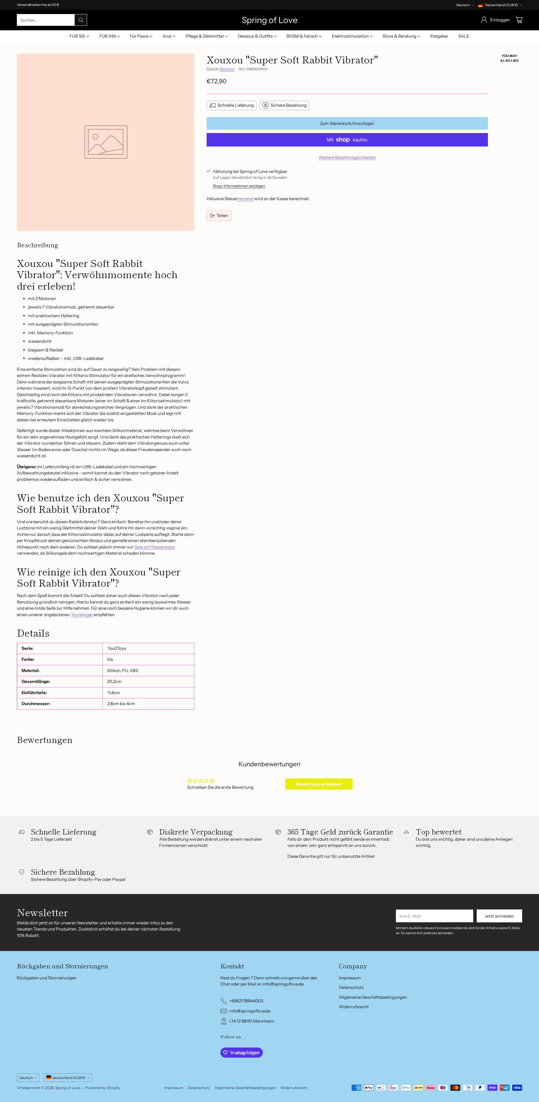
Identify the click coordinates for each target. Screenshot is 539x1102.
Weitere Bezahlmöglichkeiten (347, 157)
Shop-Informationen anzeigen (239, 186)
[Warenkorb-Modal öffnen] (519, 20)
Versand (245, 198)
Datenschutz (351, 987)
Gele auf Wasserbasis (154, 547)
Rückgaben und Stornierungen (46, 977)
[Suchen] (81, 20)
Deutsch (463, 5)
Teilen (222, 215)
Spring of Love (67, 1087)
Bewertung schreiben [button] (319, 784)
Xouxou (227, 69)
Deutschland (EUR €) (501, 5)
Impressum (350, 977)
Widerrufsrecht (354, 1006)
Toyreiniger (82, 614)
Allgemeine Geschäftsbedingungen (373, 997)
